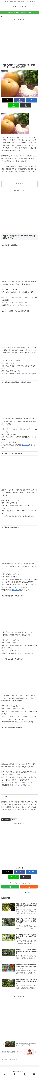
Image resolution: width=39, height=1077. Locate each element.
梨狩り (15, 819)
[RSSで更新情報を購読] (29, 886)
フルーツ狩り (6, 819)
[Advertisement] (19, 40)
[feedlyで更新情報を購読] (10, 886)
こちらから (15, 305)
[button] (25, 105)
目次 (17, 183)
